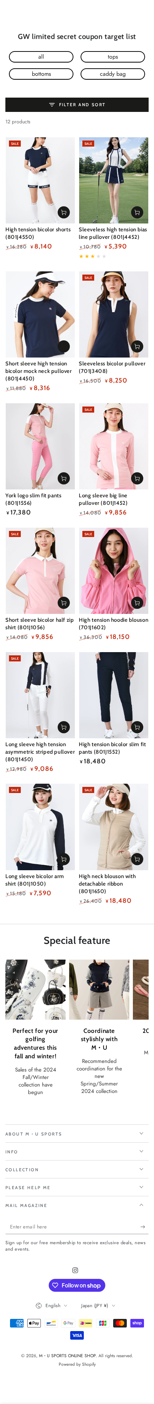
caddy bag (113, 74)
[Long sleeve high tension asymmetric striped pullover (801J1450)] (40, 695)
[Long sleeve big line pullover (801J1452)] (113, 446)
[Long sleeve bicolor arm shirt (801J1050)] (40, 827)
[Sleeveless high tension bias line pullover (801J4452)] (113, 180)
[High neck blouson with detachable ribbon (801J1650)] (113, 827)
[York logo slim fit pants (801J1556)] (40, 446)
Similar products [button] (64, 346)
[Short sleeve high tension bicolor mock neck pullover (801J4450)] (40, 314)
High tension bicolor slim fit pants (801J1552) (112, 748)
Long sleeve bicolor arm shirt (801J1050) (34, 880)
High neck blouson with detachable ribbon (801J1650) (107, 884)
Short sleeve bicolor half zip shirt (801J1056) (39, 624)
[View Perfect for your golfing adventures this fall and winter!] (35, 990)
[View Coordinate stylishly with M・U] (99, 990)
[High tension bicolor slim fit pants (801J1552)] (113, 695)
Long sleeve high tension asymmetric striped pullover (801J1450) (40, 752)
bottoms (41, 74)
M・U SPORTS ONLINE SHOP (67, 1356)
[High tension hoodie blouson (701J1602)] (113, 571)
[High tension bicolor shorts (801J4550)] (40, 180)
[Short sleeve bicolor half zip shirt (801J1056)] (40, 571)
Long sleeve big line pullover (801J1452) (103, 499)
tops (113, 57)
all (41, 57)
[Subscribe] (144, 1227)
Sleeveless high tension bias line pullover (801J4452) (113, 233)
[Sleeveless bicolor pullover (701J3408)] (113, 314)
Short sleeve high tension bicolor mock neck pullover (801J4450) (38, 371)
